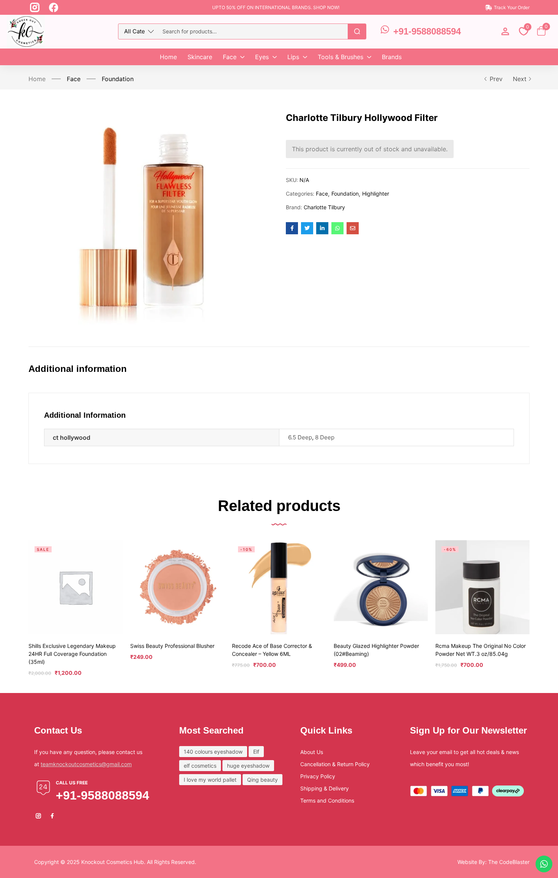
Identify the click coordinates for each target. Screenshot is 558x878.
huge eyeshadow (248, 765)
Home (37, 79)
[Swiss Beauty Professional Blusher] (177, 587)
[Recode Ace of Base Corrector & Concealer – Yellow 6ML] (279, 587)
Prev (496, 79)
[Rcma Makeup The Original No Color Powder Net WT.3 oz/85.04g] (482, 587)
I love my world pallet (210, 779)
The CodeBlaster (509, 862)
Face (73, 79)
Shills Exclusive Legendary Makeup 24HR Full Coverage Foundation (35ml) (72, 654)
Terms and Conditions (327, 800)
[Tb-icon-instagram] (34, 7)
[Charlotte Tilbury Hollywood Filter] (292, 228)
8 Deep (324, 437)
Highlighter (375, 193)
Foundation (118, 79)
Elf (256, 751)
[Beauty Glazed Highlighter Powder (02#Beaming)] (381, 587)
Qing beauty (262, 779)
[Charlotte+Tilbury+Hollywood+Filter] (307, 228)
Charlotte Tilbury (324, 207)
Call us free (72, 782)
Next (519, 79)
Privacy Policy (317, 776)
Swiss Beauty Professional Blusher (172, 646)
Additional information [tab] (77, 369)
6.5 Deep (300, 437)
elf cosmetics (200, 765)
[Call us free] (43, 788)
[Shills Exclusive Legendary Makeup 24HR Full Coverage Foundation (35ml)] (75, 587)
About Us (311, 752)
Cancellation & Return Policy (335, 764)
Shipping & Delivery (324, 788)
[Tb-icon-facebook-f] (53, 815)
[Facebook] (53, 7)
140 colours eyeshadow (213, 751)
